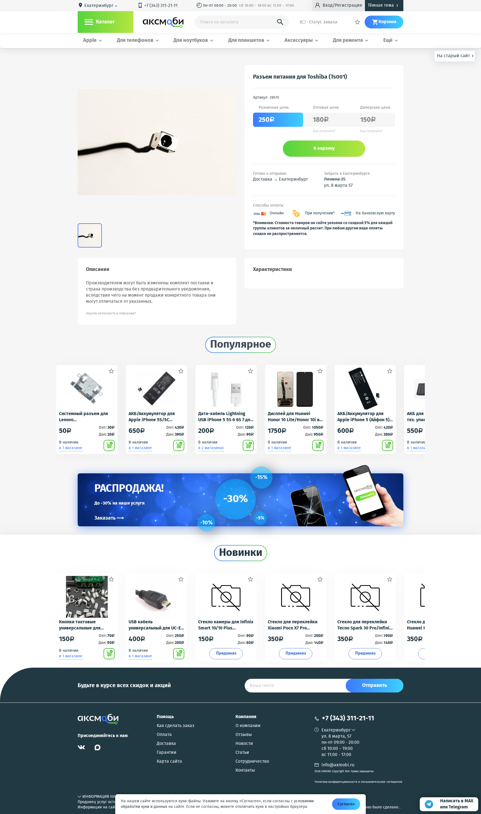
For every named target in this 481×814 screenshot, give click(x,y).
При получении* (320, 213)
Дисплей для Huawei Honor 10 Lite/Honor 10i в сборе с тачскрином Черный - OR (294, 417)
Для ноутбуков (190, 40)
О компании (248, 726)
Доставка (166, 744)
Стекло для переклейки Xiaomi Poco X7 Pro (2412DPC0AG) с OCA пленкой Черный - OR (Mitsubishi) (292, 625)
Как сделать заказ (175, 726)
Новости (244, 744)
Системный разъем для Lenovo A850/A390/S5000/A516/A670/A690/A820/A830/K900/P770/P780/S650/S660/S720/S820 (86, 417)
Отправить (374, 685)
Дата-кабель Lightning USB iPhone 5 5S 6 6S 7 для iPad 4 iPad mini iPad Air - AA (225, 417)
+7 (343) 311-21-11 (158, 5)
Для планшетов (246, 40)
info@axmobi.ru (338, 765)
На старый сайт (455, 55)
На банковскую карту (375, 213)
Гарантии (166, 753)
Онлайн (277, 213)
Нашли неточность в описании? (111, 313)
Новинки (240, 553)
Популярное (240, 345)
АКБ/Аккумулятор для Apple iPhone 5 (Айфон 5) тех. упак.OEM (363, 417)
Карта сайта (169, 762)
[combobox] (101, 6)
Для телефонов (135, 40)
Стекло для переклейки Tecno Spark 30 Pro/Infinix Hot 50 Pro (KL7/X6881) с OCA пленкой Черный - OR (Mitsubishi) (364, 625)
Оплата (164, 735)
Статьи (242, 753)
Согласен (346, 804)
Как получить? (324, 131)
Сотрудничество (252, 762)
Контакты (245, 770)
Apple (90, 40)
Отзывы (243, 735)
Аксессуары (298, 40)
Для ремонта (348, 40)
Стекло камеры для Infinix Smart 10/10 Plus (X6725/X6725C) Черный (225, 625)
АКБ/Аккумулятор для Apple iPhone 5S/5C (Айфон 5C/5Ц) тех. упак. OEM (154, 417)
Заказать (109, 518)
